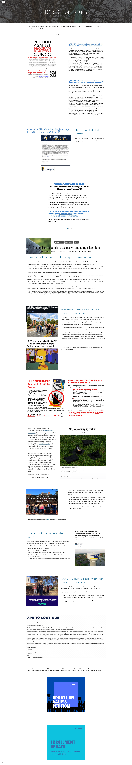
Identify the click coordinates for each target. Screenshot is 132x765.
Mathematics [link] (95, 2)
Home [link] (41, 2)
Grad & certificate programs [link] (77, 2)
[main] (66, 11)
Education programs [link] (64, 2)
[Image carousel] (69, 205)
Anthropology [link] (55, 2)
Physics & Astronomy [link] (105, 2)
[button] (130, 2)
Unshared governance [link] (123, 2)
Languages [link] (88, 2)
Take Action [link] (47, 2)
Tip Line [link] (114, 2)
